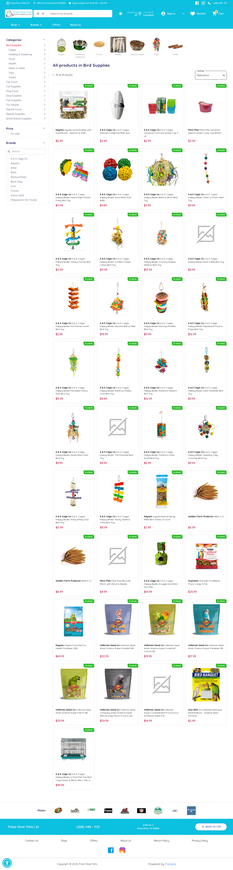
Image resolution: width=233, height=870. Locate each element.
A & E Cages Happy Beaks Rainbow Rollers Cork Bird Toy (115, 390)
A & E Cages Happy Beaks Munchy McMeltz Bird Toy (160, 326)
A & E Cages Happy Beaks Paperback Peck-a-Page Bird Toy (205, 326)
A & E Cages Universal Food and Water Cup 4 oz (161, 132)
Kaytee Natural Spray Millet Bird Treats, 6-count (159, 518)
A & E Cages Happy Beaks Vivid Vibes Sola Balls (115, 197)
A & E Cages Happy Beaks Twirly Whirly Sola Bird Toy (72, 519)
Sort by (200, 71)
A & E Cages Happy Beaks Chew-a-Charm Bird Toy (206, 197)
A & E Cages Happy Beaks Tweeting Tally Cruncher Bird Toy (203, 455)
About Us (75, 24)
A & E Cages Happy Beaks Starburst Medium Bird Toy (160, 390)
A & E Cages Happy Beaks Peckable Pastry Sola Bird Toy (71, 390)
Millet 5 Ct (73, 580)
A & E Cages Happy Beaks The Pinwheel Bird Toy (116, 455)
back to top (213, 826)
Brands (34, 24)
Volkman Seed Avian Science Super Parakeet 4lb (205, 647)
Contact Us (31, 840)
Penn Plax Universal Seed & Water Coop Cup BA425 (204, 131)
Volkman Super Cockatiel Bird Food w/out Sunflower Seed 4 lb (161, 712)
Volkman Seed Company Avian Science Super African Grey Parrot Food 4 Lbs (117, 712)
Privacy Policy (200, 840)
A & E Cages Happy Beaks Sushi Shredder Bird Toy (205, 390)
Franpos (170, 864)
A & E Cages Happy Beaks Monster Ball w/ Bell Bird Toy (117, 326)
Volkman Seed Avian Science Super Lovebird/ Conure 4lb (161, 648)
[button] (7, 863)
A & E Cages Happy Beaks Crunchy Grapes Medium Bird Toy (160, 261)
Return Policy (161, 840)
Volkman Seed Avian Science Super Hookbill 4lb (117, 647)
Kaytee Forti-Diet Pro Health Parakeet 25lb (71, 647)
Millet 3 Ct (206, 516)
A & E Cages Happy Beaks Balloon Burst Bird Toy (160, 197)
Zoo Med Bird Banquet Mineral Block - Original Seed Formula (205, 712)
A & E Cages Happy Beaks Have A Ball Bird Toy (206, 260)
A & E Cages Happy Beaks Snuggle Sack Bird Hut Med (161, 583)
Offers (56, 24)
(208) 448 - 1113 (220, 3)
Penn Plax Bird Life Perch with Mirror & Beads (115, 582)
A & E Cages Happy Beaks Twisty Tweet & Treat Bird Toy (115, 519)
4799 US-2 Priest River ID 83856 (51, 3)
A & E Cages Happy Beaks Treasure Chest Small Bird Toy (159, 455)
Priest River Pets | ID (19, 3)
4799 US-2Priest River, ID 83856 (148, 827)
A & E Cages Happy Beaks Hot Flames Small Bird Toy (72, 326)
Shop (14, 24)
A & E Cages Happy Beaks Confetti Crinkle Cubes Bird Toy (115, 261)
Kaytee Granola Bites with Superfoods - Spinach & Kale (73, 131)
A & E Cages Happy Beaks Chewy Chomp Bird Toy (73, 261)
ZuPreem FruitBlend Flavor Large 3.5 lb (204, 582)
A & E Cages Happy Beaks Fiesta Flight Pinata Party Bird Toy (73, 197)
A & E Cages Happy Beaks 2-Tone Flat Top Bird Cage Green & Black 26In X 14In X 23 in (73, 777)
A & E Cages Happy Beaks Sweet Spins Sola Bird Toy (72, 455)
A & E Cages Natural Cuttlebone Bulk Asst (115, 131)
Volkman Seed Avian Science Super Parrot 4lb (73, 711)
